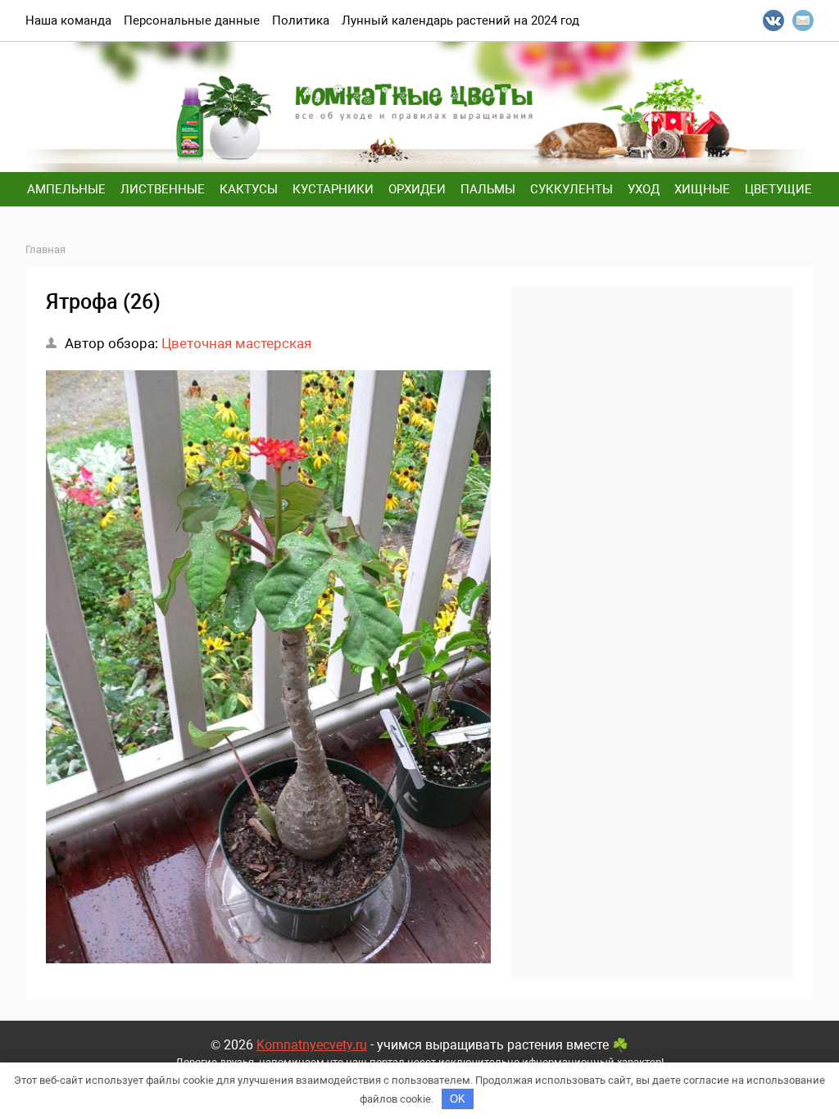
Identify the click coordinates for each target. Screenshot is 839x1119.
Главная (45, 249)
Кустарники (333, 189)
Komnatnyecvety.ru (311, 1045)
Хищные (702, 189)
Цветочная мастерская (236, 343)
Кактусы (249, 189)
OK (457, 1099)
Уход (644, 189)
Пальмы (487, 189)
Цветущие (778, 189)
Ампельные (66, 189)
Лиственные (162, 189)
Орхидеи (417, 189)
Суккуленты (571, 189)
